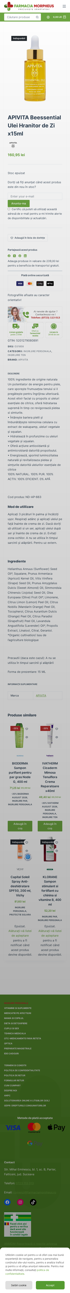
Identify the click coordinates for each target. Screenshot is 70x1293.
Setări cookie (18, 1285)
